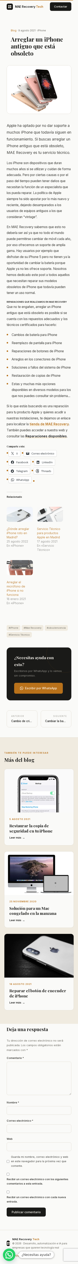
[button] (9, 1255)
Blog (13, 30)
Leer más (15, 837)
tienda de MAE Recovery (49, 424)
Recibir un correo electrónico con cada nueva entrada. (36, 1199)
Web (9, 1138)
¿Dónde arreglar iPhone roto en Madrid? (18, 533)
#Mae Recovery (32, 627)
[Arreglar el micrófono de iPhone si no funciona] (20, 567)
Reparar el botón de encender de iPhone (37, 993)
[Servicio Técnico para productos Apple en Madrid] (50, 514)
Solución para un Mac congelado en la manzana (32, 910)
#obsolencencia (56, 627)
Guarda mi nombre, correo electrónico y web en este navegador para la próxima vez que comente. (39, 1161)
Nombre (13, 1102)
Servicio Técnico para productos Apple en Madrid (48, 533)
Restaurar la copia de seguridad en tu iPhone (31, 828)
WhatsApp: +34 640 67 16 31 (24, 1255)
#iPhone (13, 627)
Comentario (15, 1058)
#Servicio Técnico (19, 634)
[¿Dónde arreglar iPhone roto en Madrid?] (20, 514)
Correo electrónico (20, 1120)
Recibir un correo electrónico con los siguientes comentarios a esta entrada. (37, 1181)
